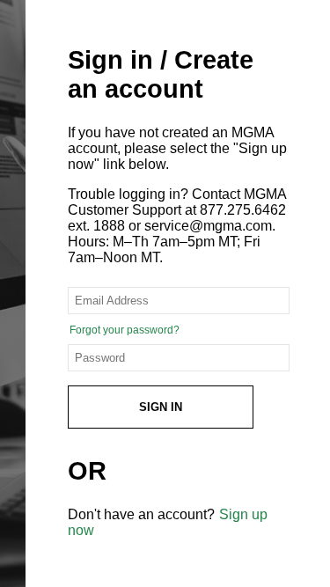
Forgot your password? (125, 330)
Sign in (160, 407)
